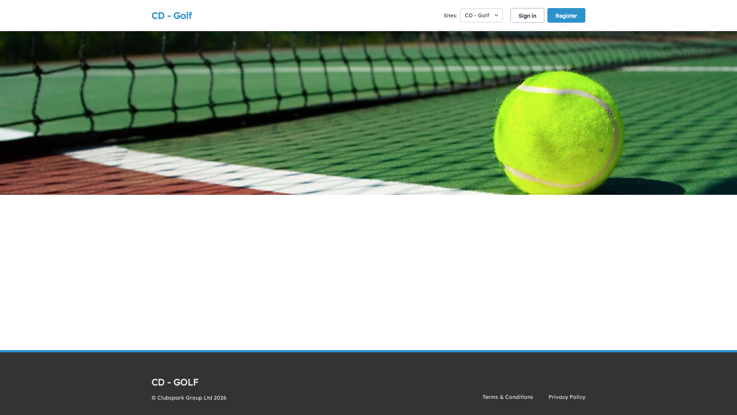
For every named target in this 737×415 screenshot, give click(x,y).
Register (566, 15)
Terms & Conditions (508, 396)
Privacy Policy (567, 396)
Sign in (527, 15)
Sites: (450, 15)
